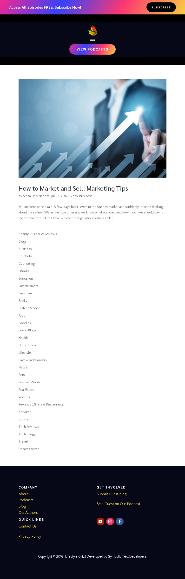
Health (23, 338)
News (23, 367)
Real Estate (26, 390)
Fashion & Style (29, 308)
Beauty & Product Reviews (38, 234)
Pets (22, 375)
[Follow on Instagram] (110, 521)
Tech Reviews (29, 427)
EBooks (24, 271)
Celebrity (25, 256)
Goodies (25, 323)
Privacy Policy (30, 536)
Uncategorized (29, 449)
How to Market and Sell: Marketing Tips (73, 188)
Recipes (24, 397)
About (23, 494)
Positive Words (30, 382)
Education (26, 279)
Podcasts (26, 500)
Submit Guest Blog (112, 494)
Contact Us (28, 526)
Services (25, 412)
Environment (27, 293)
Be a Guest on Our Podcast (118, 504)
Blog (22, 506)
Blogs (74, 196)
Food (22, 316)
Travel (23, 442)
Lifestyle (25, 353)
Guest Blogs (27, 330)
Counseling (27, 264)
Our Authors (28, 512)
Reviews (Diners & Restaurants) (41, 404)
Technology (27, 434)
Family (23, 301)
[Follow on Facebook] (120, 521)
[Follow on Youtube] (100, 521)
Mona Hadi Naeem (36, 196)
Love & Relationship (33, 360)
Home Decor (28, 345)
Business (85, 196)
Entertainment (28, 286)
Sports (23, 419)
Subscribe (161, 7)
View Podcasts (92, 49)
